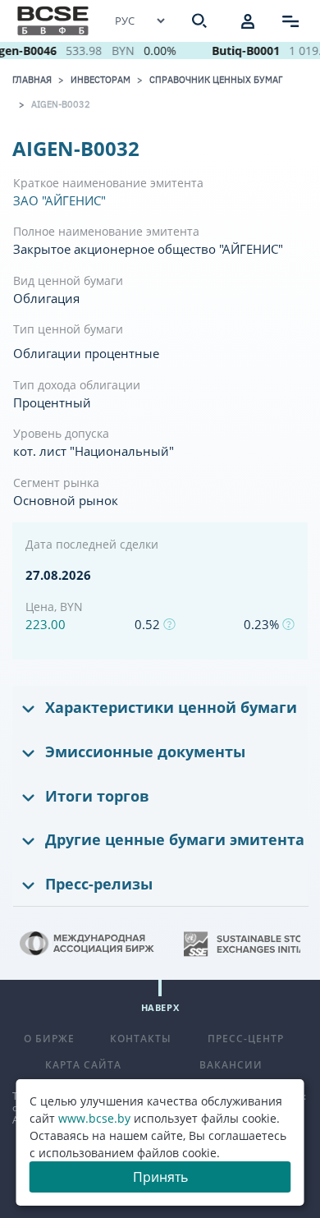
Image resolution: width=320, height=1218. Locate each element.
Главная (32, 79)
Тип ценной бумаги (68, 329)
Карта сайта (83, 1065)
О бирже (49, 1039)
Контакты (140, 1039)
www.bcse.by (94, 1118)
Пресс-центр (246, 1039)
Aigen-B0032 (60, 104)
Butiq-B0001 (243, 50)
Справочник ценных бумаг (215, 79)
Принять (160, 1177)
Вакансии (231, 1065)
